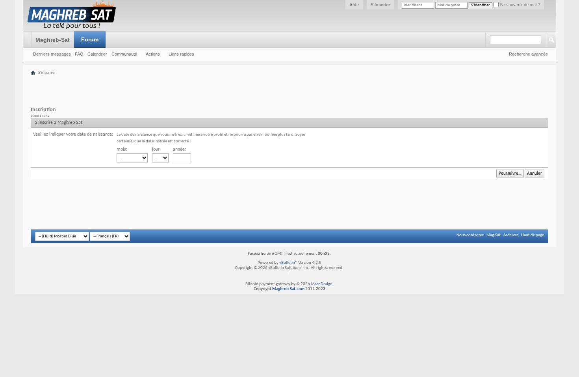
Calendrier (97, 54)
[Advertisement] (305, 87)
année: (179, 149)
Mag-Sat (493, 235)
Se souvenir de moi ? (519, 4)
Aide (354, 4)
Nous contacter (470, 235)
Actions (153, 54)
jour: (156, 149)
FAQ (79, 54)
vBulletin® (288, 263)
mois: (122, 149)
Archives (510, 235)
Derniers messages (52, 54)
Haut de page (532, 235)
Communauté (124, 54)
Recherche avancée (528, 54)
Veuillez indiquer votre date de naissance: (73, 134)
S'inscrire (380, 4)
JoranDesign (321, 284)
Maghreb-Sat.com (288, 289)
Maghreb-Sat (52, 40)
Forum (89, 39)
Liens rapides (181, 54)
